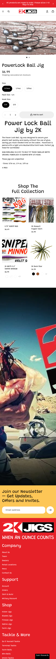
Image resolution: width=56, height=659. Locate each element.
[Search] (8, 11)
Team (4, 556)
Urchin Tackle (8, 658)
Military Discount (9, 599)
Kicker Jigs (7, 612)
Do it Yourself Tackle (11, 641)
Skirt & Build (7, 594)
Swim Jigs (6, 628)
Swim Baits (7, 650)
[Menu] (3, 11)
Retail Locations (9, 565)
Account (5, 586)
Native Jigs (7, 624)
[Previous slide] (3, 4)
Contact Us (7, 573)
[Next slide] (53, 4)
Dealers (5, 561)
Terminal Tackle (9, 646)
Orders (5, 590)
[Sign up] (50, 510)
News (4, 569)
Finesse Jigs (7, 620)
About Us (6, 552)
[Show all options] (19, 276)
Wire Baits (6, 654)
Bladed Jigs (7, 616)
